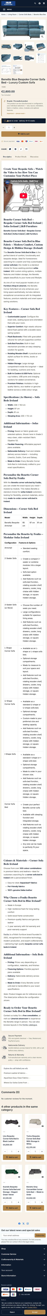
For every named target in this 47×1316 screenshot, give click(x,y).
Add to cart (24, 134)
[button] (35, 3)
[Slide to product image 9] (6, 70)
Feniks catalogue (30, 1025)
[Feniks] (11, 1132)
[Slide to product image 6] (18, 58)
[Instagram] (28, 1223)
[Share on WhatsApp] (10, 149)
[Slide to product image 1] (6, 47)
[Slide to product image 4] (41, 47)
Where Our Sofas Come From (15, 1083)
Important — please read (15, 113)
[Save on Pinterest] (15, 149)
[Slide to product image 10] (18, 70)
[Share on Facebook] (21, 149)
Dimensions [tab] (34, 156)
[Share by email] (26, 149)
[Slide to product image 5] (6, 58)
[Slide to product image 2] (18, 47)
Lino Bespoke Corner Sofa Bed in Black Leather (11, 1138)
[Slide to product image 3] (29, 47)
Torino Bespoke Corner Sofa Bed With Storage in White (33, 1140)
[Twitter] (23, 1223)
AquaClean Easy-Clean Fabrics (16, 1078)
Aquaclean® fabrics (28, 883)
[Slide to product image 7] (29, 58)
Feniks (38, 482)
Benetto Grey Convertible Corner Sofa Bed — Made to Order (35, 1191)
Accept (34, 1312)
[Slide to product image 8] (41, 58)
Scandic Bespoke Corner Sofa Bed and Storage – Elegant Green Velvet (11, 1191)
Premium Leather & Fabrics (14, 1073)
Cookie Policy (32, 1307)
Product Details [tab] (20, 156)
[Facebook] (19, 1223)
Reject (12, 1312)
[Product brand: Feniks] (3, 87)
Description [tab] (7, 156)
